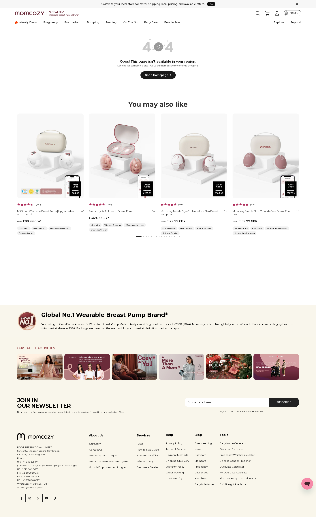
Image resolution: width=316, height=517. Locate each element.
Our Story (95, 443)
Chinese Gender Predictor (235, 460)
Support (296, 22)
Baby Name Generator (233, 443)
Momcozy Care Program (103, 455)
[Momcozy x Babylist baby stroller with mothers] (276, 367)
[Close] (297, 4)
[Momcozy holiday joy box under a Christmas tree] (228, 366)
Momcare (200, 460)
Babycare (200, 454)
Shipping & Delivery (177, 460)
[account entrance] (276, 13)
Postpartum (72, 22)
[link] (267, 13)
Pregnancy (50, 22)
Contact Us (95, 449)
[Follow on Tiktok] (55, 498)
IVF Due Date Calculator (234, 472)
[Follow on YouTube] (46, 498)
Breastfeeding (203, 443)
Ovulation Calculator (232, 449)
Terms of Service (176, 449)
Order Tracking (175, 472)
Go (211, 4)
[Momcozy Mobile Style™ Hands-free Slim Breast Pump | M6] (194, 156)
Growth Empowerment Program (108, 467)
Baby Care (151, 22)
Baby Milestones (204, 484)
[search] (257, 13)
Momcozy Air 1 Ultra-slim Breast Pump (111, 210)
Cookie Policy (174, 478)
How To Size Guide (148, 449)
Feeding (111, 22)
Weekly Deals (28, 22)
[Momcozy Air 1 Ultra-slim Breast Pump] (122, 156)
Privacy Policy (174, 443)
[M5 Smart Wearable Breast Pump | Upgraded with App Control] (50, 156)
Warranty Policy (175, 466)
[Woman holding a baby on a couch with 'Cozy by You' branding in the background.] (134, 367)
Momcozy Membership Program (108, 461)
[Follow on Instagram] (30, 498)
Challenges (201, 472)
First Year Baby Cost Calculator (238, 478)
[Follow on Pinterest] (38, 498)
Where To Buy (145, 461)
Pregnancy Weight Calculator (237, 454)
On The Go (130, 22)
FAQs (140, 443)
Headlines (200, 478)
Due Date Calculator (232, 466)
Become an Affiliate (148, 455)
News (198, 449)
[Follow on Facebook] (21, 498)
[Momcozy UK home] (47, 13)
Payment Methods (177, 454)
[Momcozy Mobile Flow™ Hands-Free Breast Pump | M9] (266, 156)
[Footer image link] (40, 367)
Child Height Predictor (233, 484)
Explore (279, 22)
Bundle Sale (172, 22)
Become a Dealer (147, 467)
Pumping (93, 22)
